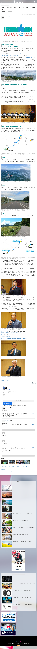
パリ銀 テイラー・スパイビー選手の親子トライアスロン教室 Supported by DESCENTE (23, 527)
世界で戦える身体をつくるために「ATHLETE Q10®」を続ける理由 (22, 513)
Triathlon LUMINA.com (11, 643)
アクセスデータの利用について (25, 643)
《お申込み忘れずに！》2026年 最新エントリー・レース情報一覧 (22, 541)
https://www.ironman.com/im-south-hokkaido (12, 55)
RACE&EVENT (6, 380)
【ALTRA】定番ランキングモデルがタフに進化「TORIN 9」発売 (22, 597)
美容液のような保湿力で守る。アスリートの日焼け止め (20, 534)
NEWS (3, 380)
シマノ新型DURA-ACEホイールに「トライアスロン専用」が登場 (22, 590)
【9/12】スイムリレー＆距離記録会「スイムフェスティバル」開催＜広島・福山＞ (24, 583)
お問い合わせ (17, 643)
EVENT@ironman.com (5, 447)
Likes (33, 413)
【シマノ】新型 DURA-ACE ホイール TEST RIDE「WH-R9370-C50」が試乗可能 (24, 576)
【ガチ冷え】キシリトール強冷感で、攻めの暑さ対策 (20, 520)
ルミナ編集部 (9, 16)
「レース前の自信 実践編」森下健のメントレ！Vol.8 (20, 506)
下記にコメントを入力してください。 (8, 392)
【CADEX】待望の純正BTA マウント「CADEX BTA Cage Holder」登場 (23, 604)
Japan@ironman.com (5, 336)
